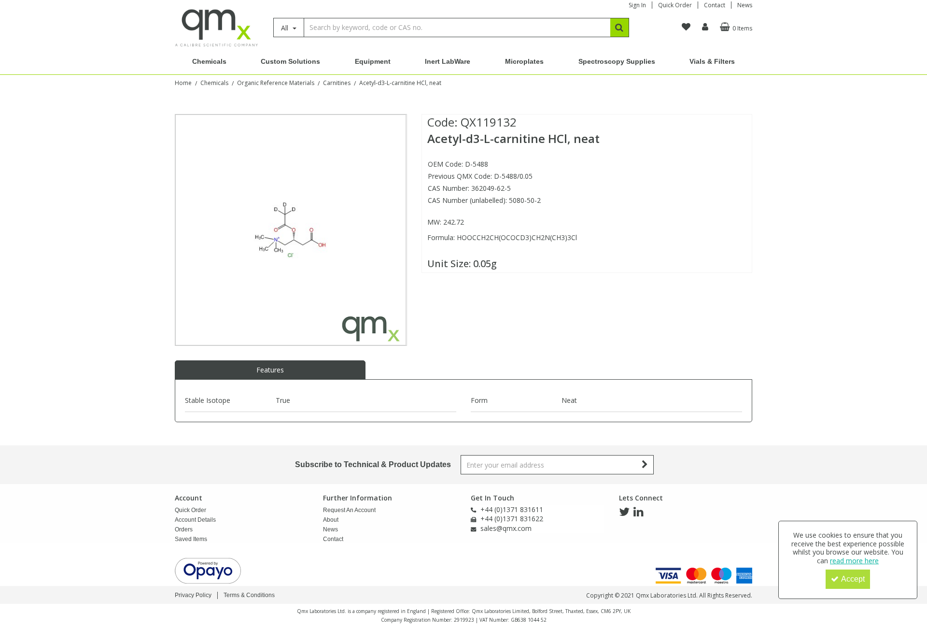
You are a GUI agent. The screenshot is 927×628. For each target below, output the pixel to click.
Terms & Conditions (249, 595)
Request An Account (349, 510)
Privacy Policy (193, 595)
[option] (290, 229)
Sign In (637, 5)
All (285, 27)
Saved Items (191, 539)
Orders (184, 529)
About (330, 519)
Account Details (195, 519)
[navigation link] (686, 27)
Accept (853, 579)
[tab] (270, 370)
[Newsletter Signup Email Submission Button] (645, 464)
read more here (854, 560)
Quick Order (675, 5)
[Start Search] (619, 27)
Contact (714, 5)
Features (270, 369)
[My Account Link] (705, 27)
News (744, 5)
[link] (624, 512)
